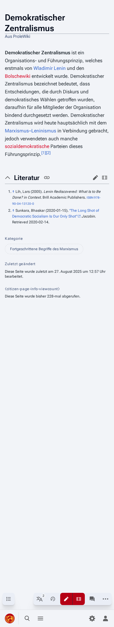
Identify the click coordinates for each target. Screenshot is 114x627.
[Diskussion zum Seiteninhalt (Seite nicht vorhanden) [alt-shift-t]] (92, 599)
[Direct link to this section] (47, 177)
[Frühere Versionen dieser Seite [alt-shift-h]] (53, 599)
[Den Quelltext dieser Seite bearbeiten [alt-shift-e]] (79, 599)
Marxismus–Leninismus (30, 131)
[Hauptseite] (10, 618)
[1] (43, 152)
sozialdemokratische (27, 146)
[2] (48, 152)
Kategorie (14, 238)
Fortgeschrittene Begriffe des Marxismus (44, 249)
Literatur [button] (27, 178)
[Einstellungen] (92, 618)
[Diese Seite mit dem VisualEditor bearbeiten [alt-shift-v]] (66, 599)
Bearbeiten (95, 177)
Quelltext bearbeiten (104, 177)
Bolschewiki (17, 76)
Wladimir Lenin (49, 68)
